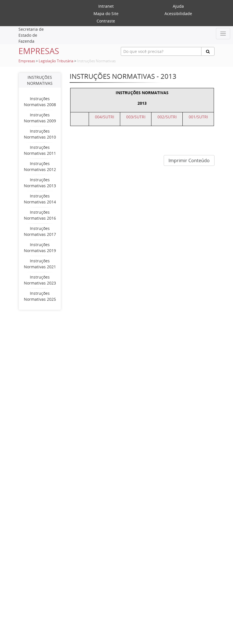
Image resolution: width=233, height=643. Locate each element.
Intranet (106, 6)
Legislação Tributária (56, 61)
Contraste (106, 21)
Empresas (26, 61)
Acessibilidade (178, 13)
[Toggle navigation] (223, 33)
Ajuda (178, 6)
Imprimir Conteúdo (189, 160)
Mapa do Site (105, 13)
